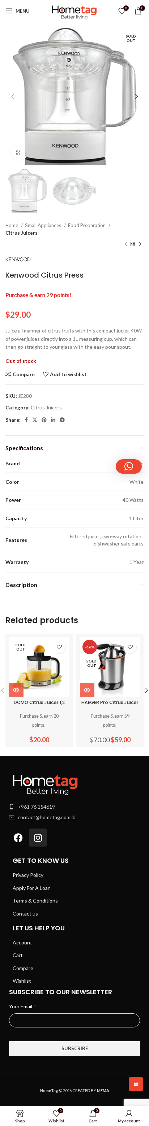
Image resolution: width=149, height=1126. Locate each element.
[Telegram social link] (62, 420)
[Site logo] (74, 10)
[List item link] (74, 807)
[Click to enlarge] (18, 152)
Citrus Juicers (21, 233)
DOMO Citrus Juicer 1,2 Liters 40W (39, 705)
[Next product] (140, 244)
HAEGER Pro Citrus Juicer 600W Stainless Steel (110, 705)
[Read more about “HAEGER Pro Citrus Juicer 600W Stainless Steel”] (87, 690)
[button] (129, 466)
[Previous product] (125, 244)
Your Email (22, 1006)
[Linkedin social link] (53, 420)
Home (12, 225)
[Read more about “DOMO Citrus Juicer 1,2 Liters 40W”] (16, 690)
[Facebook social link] (26, 420)
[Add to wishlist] (59, 647)
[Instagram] (38, 838)
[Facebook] (18, 838)
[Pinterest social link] (44, 420)
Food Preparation (87, 225)
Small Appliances (43, 225)
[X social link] (34, 420)
